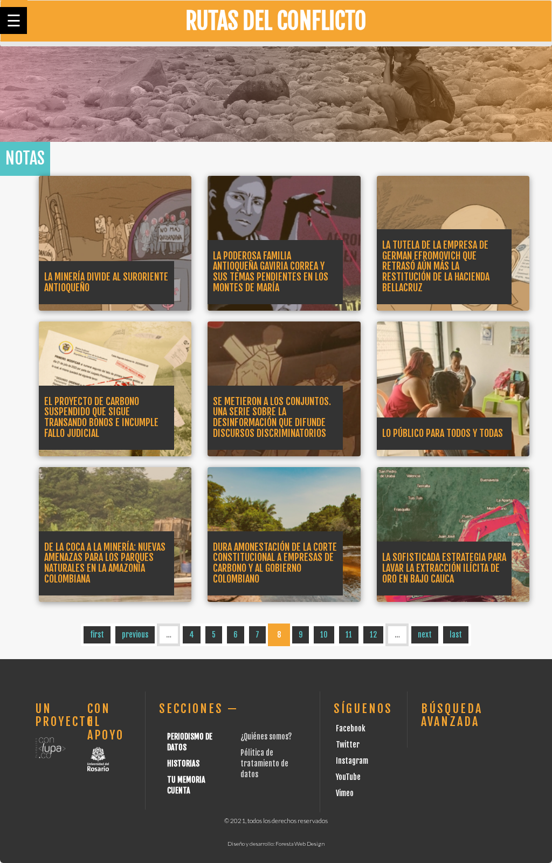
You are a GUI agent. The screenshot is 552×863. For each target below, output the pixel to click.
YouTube (348, 777)
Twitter (348, 744)
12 (373, 634)
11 (349, 634)
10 (324, 634)
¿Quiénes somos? (266, 736)
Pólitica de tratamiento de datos (264, 763)
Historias (183, 763)
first (97, 634)
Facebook (350, 728)
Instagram (352, 760)
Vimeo (345, 793)
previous (135, 634)
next (425, 634)
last (456, 634)
